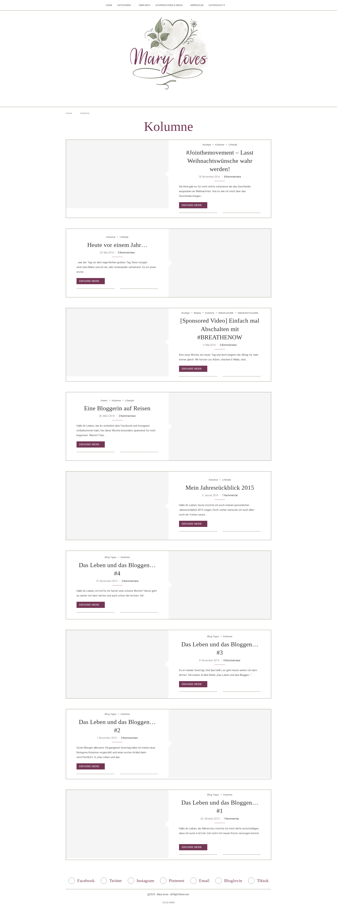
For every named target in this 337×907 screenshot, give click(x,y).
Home (109, 5)
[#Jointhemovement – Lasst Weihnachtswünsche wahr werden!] (117, 174)
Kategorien (124, 5)
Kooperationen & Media (169, 5)
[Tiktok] (183, 100)
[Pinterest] (169, 100)
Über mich (144, 5)
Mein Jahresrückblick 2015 (220, 487)
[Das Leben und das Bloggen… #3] (117, 664)
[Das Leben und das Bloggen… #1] (117, 824)
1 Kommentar (230, 495)
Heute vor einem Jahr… (117, 245)
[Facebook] (154, 100)
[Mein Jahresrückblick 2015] (117, 505)
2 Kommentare (127, 416)
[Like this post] (220, 212)
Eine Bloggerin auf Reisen (117, 408)
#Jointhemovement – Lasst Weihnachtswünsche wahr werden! (219, 161)
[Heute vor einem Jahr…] (219, 263)
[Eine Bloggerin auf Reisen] (219, 426)
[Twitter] (159, 100)
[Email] (173, 100)
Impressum (196, 5)
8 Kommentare (232, 176)
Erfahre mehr (192, 205)
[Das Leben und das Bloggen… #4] (219, 585)
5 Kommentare (228, 345)
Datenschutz (217, 5)
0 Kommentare (126, 252)
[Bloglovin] (178, 100)
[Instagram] (164, 100)
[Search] (229, 5)
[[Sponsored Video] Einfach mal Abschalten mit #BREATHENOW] (117, 342)
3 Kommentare (129, 737)
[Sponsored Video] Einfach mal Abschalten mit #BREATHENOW (219, 329)
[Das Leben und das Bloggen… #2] (219, 743)
